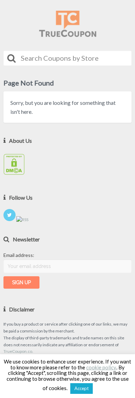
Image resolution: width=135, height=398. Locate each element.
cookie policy (101, 367)
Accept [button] (81, 388)
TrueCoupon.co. (18, 351)
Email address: (18, 255)
